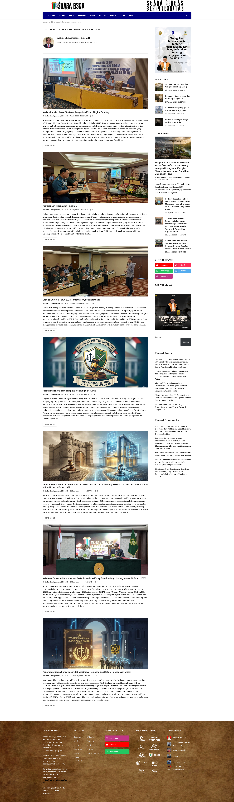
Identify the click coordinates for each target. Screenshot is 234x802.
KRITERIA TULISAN (78, 759)
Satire (122, 15)
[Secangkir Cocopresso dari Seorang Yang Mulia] (159, 98)
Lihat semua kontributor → (176, 770)
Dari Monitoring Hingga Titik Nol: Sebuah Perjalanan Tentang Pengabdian (177, 109)
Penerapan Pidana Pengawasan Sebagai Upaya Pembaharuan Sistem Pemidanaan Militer (87, 672)
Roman (113, 15)
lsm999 (158, 453)
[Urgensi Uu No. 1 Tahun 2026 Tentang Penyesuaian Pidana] (95, 271)
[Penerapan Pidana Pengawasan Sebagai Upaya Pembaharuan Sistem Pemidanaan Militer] (95, 643)
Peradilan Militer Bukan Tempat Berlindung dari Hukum (69, 391)
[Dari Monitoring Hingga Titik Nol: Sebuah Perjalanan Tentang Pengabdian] (159, 110)
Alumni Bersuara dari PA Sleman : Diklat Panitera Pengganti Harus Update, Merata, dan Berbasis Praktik (178, 244)
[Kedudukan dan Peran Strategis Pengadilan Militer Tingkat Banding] (95, 83)
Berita (71, 15)
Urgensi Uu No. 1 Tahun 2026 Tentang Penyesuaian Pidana (71, 300)
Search (158, 337)
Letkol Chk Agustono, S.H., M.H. (73, 38)
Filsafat (102, 15)
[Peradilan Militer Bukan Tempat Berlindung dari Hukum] (95, 362)
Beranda (51, 15)
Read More (50, 146)
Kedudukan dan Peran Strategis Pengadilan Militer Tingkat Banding (76, 112)
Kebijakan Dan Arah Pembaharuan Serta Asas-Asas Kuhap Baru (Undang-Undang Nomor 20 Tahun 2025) (94, 578)
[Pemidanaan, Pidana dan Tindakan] (95, 177)
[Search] (187, 15)
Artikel (62, 15)
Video (131, 15)
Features (82, 15)
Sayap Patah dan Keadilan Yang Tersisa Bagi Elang (176, 85)
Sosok (92, 15)
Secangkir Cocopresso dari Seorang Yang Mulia (177, 97)
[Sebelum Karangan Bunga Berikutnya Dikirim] (159, 122)
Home (45, 22)
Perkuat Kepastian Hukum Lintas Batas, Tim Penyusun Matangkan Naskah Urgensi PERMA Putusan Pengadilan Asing (177, 204)
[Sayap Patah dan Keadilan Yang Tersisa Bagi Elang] (159, 87)
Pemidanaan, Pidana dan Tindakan (60, 206)
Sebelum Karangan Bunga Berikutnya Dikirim (176, 120)
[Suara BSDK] (70, 6)
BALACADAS (93, 753)
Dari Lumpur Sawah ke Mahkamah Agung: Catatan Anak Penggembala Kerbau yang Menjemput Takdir (173, 462)
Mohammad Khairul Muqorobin (169, 177)
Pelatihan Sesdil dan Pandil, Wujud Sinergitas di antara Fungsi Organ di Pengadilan (170, 407)
